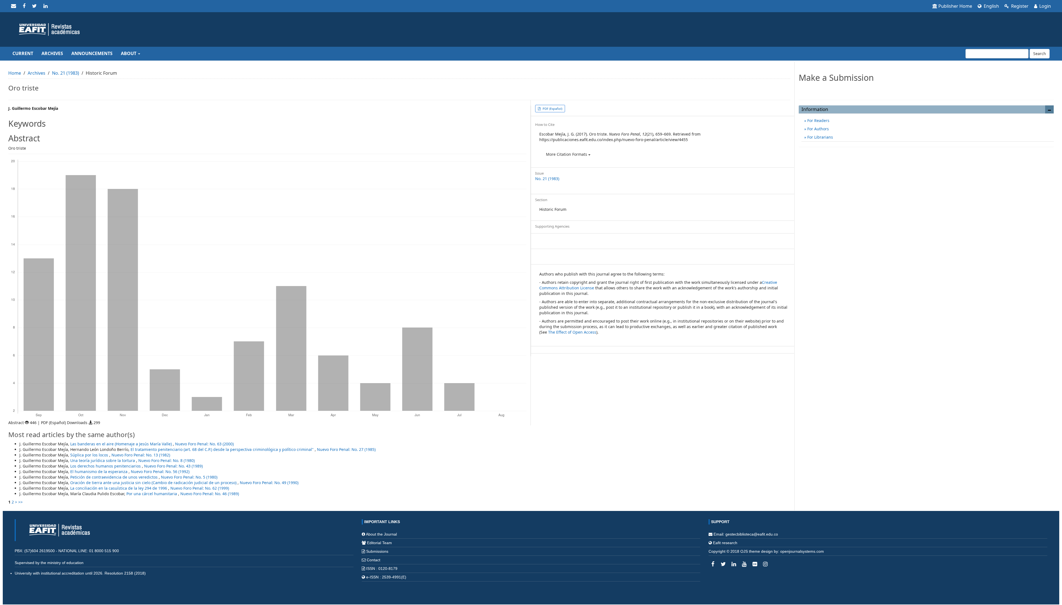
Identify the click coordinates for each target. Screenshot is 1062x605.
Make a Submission (926, 89)
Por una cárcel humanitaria (152, 493)
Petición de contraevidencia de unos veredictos (114, 477)
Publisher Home (955, 6)
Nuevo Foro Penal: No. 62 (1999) (199, 488)
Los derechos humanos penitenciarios (106, 466)
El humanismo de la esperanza (99, 471)
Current (22, 53)
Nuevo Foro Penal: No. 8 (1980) (166, 460)
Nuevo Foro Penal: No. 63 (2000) (204, 443)
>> (20, 502)
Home (14, 73)
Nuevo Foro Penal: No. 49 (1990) (269, 482)
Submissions (377, 551)
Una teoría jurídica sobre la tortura (103, 460)
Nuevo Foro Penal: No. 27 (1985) (346, 449)
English (991, 6)
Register (1019, 6)
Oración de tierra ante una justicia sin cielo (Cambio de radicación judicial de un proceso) (154, 482)
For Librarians (819, 137)
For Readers (817, 120)
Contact (373, 560)
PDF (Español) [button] (552, 109)
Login (1044, 6)
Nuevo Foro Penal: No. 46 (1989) (209, 493)
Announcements (92, 53)
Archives (52, 53)
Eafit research (725, 543)
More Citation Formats (567, 154)
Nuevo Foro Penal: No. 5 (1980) (189, 477)
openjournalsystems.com (802, 551)
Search (1039, 53)
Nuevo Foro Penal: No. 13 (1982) (140, 455)
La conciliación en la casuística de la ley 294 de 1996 (119, 488)
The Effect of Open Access (572, 332)
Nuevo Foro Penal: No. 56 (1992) (160, 471)
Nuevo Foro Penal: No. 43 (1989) (173, 466)
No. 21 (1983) (65, 73)
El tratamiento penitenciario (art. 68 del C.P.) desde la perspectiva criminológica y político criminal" (223, 449)
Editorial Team (379, 543)
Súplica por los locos (89, 455)
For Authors (817, 128)
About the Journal (381, 534)
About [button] (129, 53)
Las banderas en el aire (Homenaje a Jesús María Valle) (121, 443)
